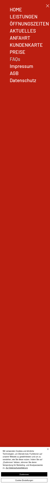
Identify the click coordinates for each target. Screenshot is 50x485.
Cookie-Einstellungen (24, 480)
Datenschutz (23, 80)
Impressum (21, 66)
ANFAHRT (20, 38)
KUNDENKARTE (26, 45)
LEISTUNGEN (23, 16)
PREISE (17, 52)
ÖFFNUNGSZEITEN (29, 23)
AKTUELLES (23, 31)
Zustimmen (24, 474)
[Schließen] (46, 450)
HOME (16, 9)
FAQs (15, 59)
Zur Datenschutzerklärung (17, 467)
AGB (14, 73)
